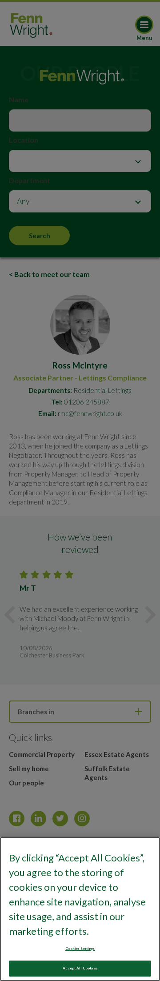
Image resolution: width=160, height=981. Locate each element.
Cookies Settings (80, 948)
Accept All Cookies (80, 968)
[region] (80, 909)
